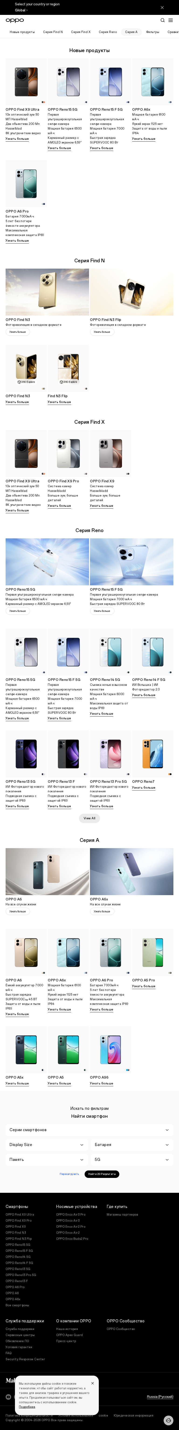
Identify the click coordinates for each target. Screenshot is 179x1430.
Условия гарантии (19, 1347)
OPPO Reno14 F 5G (19, 1263)
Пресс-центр (66, 1341)
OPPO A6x (13, 1299)
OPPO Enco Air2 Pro (70, 1226)
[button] (168, 1420)
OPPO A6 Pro (15, 1287)
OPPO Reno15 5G (18, 1245)
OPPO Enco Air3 (67, 1220)
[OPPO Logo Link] (15, 20)
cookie (103, 1415)
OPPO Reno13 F (17, 1281)
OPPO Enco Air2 (67, 1232)
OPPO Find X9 (16, 1226)
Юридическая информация (133, 1415)
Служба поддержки (20, 1329)
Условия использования (76, 1415)
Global (20, 10)
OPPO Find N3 (16, 1232)
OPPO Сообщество (121, 1329)
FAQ (9, 1353)
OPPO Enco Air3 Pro (70, 1214)
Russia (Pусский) (160, 1397)
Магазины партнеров (122, 1214)
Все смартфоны (17, 1305)
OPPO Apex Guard (69, 1335)
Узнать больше (17, 138)
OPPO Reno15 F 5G (19, 1251)
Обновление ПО (17, 1341)
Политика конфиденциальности (29, 1415)
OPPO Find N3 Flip (19, 1238)
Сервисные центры (20, 1335)
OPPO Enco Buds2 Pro (72, 1238)
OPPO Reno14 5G (18, 1257)
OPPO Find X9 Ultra (20, 1214)
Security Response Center (25, 1359)
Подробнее (27, 1407)
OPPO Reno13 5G (18, 1269)
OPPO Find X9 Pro (18, 1220)
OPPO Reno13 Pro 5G (21, 1275)
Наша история (67, 1329)
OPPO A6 (12, 1293)
